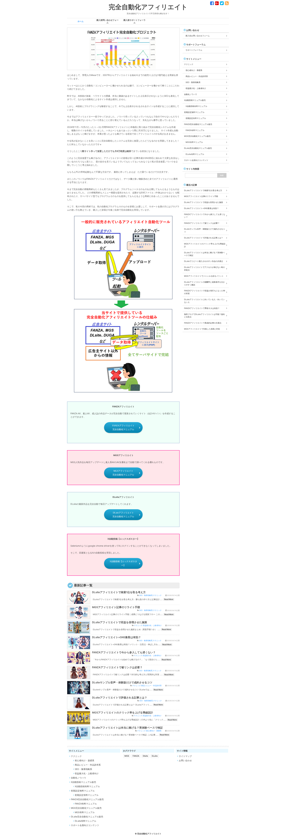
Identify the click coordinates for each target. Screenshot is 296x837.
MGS (126, 756)
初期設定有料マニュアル (196, 118)
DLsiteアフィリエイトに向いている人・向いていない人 (204, 300)
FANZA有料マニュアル (195, 130)
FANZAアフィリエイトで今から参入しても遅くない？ (124, 652)
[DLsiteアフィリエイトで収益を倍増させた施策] (78, 632)
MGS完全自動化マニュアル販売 (197, 136)
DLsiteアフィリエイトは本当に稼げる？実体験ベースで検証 (127, 727)
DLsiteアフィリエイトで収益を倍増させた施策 (119, 622)
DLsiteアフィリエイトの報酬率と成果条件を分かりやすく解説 (204, 283)
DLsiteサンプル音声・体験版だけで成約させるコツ (122, 682)
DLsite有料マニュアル (195, 154)
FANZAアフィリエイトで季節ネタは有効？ (202, 308)
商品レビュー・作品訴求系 (151, 686)
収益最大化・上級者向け (152, 625)
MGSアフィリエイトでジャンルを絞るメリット (204, 276)
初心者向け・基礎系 (153, 731)
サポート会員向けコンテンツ (196, 160)
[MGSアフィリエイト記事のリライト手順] (78, 617)
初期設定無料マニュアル (194, 112)
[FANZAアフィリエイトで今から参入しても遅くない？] (78, 662)
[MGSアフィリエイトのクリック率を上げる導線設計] (78, 722)
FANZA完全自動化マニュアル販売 (198, 124)
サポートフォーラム (194, 50)
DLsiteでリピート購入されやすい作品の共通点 (203, 261)
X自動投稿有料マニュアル (196, 106)
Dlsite (145, 756)
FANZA (136, 756)
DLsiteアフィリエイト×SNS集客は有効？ (116, 637)
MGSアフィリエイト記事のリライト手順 (116, 607)
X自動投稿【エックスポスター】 (123, 563)
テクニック (157, 595)
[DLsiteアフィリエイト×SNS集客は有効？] (78, 647)
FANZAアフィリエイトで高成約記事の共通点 (202, 323)
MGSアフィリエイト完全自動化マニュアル (123, 473)
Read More (168, 599)
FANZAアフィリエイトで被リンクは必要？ (117, 667)
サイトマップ (185, 756)
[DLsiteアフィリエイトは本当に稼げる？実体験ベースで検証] (78, 737)
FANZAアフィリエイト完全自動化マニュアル (123, 427)
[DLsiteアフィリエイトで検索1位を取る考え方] (78, 602)
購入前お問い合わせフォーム (198, 36)
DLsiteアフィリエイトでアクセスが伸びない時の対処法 (204, 268)
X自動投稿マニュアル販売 (195, 100)
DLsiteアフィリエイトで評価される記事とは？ (119, 697)
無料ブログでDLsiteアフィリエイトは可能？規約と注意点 (204, 315)
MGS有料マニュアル (194, 142)
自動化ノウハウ (190, 94)
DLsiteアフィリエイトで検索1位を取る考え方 (119, 592)
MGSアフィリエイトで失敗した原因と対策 (202, 329)
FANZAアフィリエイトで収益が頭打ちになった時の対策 (204, 292)
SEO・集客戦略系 (146, 595)
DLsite (155, 756)
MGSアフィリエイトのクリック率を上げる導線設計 (122, 712)
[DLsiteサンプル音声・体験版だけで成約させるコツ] (78, 692)
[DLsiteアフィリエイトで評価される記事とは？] (78, 707)
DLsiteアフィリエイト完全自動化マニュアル (123, 515)
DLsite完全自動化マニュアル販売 (198, 148)
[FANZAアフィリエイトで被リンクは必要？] (78, 677)
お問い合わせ (185, 760)
